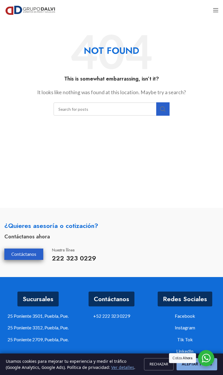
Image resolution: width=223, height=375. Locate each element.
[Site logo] (30, 9)
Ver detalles (122, 367)
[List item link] (111, 316)
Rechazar (159, 364)
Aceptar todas (197, 364)
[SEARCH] (163, 109)
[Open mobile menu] (216, 10)
